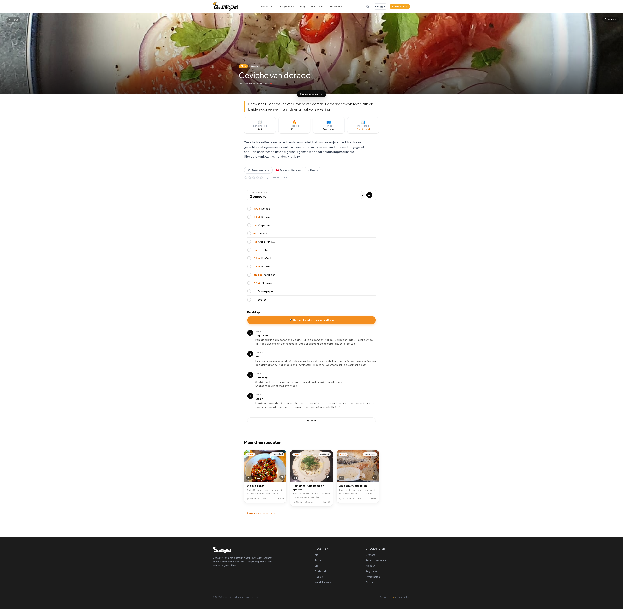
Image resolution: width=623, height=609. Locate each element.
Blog (303, 6)
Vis (316, 565)
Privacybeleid (373, 576)
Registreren (372, 571)
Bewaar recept (260, 170)
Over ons (370, 554)
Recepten (266, 6)
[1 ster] (246, 177)
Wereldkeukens (323, 582)
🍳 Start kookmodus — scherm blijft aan (311, 320)
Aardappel (320, 571)
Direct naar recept (310, 94)
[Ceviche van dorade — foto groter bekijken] (311, 53)
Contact (370, 582)
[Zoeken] (368, 6)
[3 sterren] (253, 177)
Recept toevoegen (376, 560)
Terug (15, 19)
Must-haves (317, 6)
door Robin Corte (248, 83)
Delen (313, 420)
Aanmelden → (400, 6)
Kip (316, 554)
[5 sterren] (261, 177)
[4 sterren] (257, 177)
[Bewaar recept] (281, 477)
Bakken (319, 576)
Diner (243, 66)
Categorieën (285, 6)
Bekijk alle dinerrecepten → (259, 512)
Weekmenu (336, 6)
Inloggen (380, 6)
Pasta (318, 560)
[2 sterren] (249, 177)
